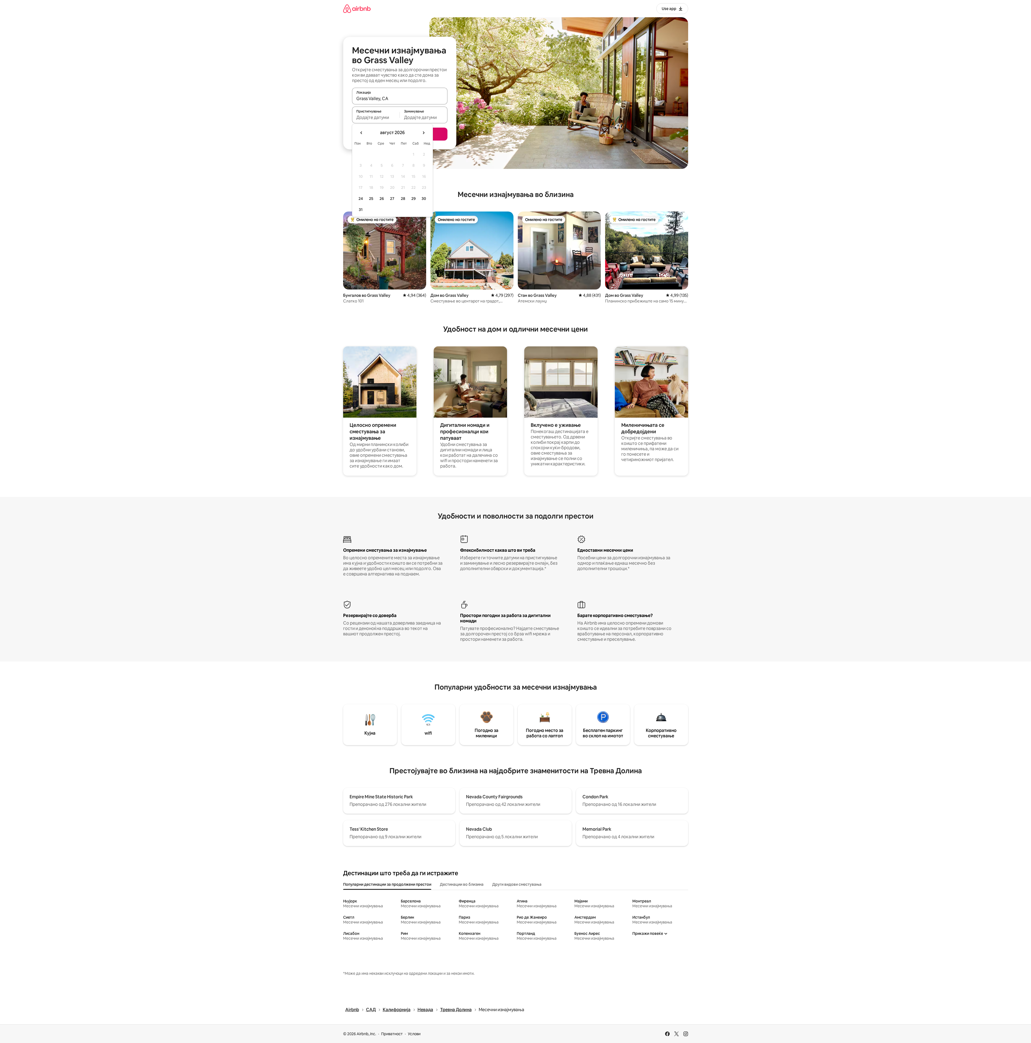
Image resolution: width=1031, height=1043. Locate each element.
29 (413, 198)
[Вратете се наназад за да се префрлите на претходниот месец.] (361, 132)
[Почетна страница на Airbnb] (357, 8)
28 (403, 198)
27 (392, 198)
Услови (414, 1033)
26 (382, 198)
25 (371, 198)
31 (361, 209)
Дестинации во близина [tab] (462, 884)
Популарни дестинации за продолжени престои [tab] (387, 884)
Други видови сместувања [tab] (517, 884)
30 (424, 198)
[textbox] (375, 117)
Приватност (392, 1033)
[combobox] (399, 98)
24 (360, 198)
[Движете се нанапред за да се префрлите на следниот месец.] (423, 132)
